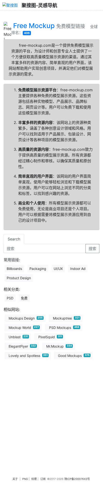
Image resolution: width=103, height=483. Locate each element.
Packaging (37, 269)
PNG (25, 479)
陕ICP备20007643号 (77, 479)
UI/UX (58, 269)
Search (14, 239)
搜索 (92, 248)
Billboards (14, 269)
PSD (10, 298)
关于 (15, 479)
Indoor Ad (78, 269)
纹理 (34, 479)
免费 (24, 298)
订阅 (43, 479)
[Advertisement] (51, 423)
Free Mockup (34, 26)
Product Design (19, 278)
